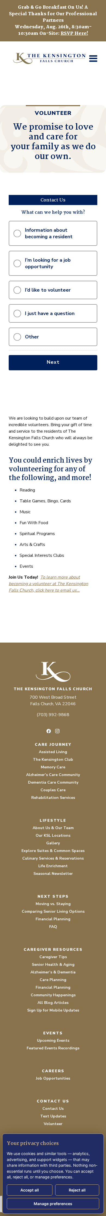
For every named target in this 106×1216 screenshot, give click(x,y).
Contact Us (53, 1108)
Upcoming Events (53, 1040)
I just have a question (49, 313)
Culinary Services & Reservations (53, 858)
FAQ (53, 926)
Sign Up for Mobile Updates (53, 1010)
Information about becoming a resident (49, 233)
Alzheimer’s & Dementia (53, 972)
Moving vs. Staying (53, 903)
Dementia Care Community (53, 782)
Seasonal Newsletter (53, 873)
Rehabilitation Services (53, 797)
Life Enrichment (53, 866)
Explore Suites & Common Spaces (53, 850)
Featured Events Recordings (53, 1048)
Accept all (29, 1190)
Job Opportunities (53, 1078)
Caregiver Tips (53, 957)
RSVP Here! (74, 33)
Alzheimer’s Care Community (53, 774)
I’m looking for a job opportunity (48, 263)
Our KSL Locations (53, 835)
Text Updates (53, 1116)
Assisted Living (53, 751)
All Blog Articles (53, 1002)
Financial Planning (53, 919)
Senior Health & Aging (53, 964)
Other (32, 337)
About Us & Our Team (53, 827)
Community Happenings (53, 995)
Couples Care (53, 790)
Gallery (53, 843)
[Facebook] (48, 731)
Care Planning (53, 979)
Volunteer (53, 1123)
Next (53, 362)
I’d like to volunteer (48, 290)
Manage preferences (53, 1203)
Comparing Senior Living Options (53, 911)
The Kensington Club (53, 759)
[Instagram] (57, 731)
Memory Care (53, 767)
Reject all (77, 1190)
